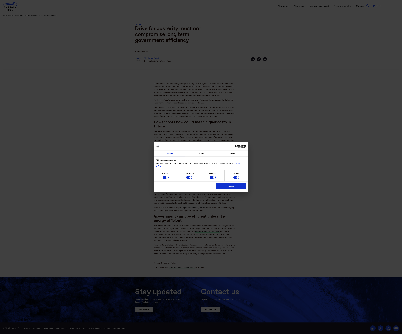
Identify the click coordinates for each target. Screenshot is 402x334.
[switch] (189, 177)
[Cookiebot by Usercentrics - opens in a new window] (236, 146)
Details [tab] (201, 153)
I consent (231, 186)
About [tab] (232, 153)
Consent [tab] (169, 153)
